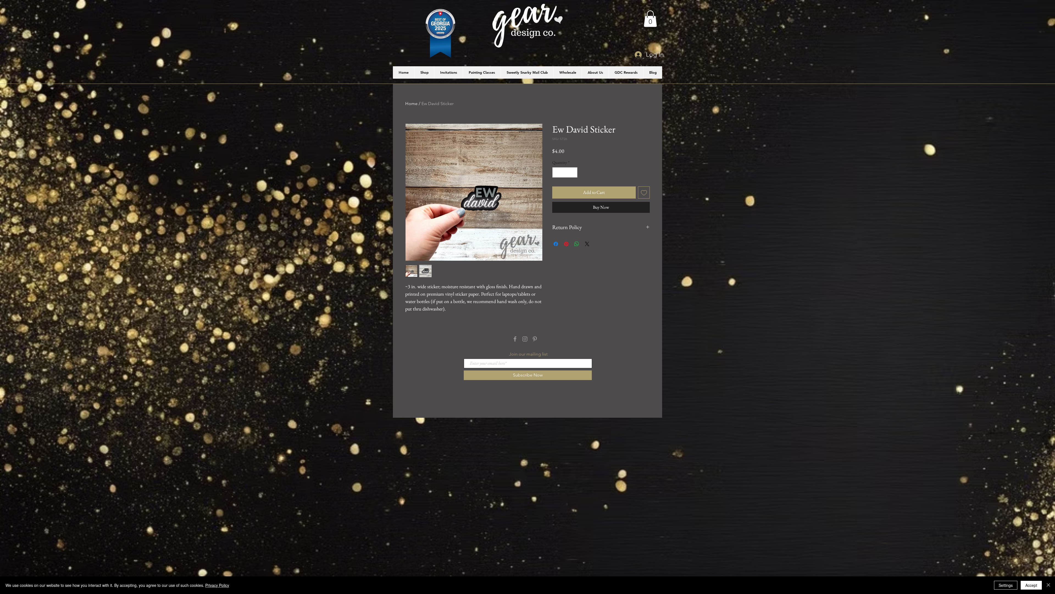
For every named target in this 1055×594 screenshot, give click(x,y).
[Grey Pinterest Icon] (534, 339)
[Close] (1048, 585)
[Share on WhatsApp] (576, 244)
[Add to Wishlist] (644, 192)
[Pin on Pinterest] (566, 244)
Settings (1006, 585)
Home (411, 103)
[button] (650, 18)
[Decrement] (556, 172)
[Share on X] (587, 244)
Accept (1031, 585)
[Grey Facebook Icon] (515, 339)
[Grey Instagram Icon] (524, 339)
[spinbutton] (565, 172)
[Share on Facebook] (556, 244)
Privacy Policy (217, 585)
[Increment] (573, 172)
